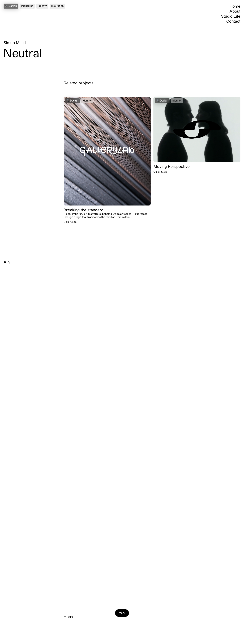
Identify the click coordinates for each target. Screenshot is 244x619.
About (235, 11)
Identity (42, 5)
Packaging (27, 5)
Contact (233, 21)
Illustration (57, 5)
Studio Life (230, 16)
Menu (122, 612)
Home (235, 6)
